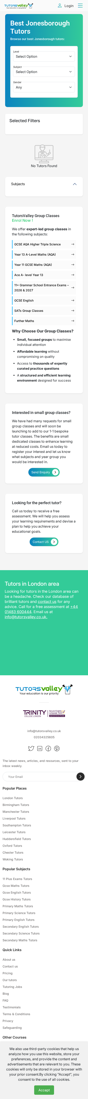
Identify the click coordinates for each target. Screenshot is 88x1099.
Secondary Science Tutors (21, 933)
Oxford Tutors (12, 845)
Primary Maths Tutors (18, 906)
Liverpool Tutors (14, 818)
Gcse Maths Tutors (16, 885)
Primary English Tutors (19, 920)
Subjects (18, 184)
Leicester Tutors (14, 832)
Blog (6, 993)
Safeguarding (12, 1027)
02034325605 (44, 737)
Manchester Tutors (16, 811)
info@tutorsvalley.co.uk (25, 617)
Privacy (8, 1021)
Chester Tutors (13, 852)
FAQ (5, 1000)
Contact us (10, 966)
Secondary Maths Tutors (20, 940)
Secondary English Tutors (21, 926)
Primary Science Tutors (19, 913)
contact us (47, 601)
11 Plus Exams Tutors (17, 879)
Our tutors (10, 980)
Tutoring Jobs (12, 987)
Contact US (41, 542)
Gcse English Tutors (17, 892)
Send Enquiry (40, 472)
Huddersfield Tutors (17, 839)
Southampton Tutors (17, 825)
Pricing (8, 973)
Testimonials (12, 1007)
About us (9, 959)
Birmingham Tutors (16, 805)
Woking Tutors (13, 859)
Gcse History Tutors (17, 899)
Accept (44, 1090)
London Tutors (13, 798)
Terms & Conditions (16, 1014)
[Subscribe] (80, 777)
